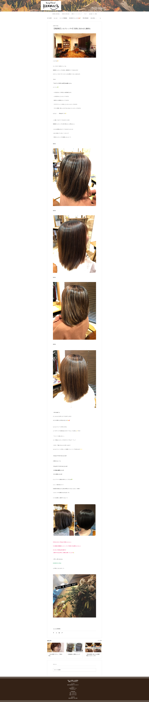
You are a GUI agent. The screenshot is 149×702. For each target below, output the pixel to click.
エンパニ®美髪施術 (63, 18)
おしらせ (55, 18)
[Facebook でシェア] (53, 632)
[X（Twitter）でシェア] (56, 632)
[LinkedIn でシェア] (59, 632)
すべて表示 (100, 640)
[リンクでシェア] (62, 632)
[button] (100, 18)
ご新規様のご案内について (74, 654)
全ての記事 (49, 18)
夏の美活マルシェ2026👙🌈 (74, 18)
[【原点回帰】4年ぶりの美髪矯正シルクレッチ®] (93, 647)
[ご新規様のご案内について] (74, 647)
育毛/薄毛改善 (85, 18)
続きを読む (93, 18)
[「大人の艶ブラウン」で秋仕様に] (55, 647)
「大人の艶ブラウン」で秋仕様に (55, 655)
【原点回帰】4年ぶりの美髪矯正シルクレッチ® (92, 655)
